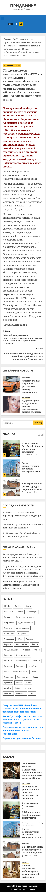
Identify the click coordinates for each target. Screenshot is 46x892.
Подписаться (21, 24)
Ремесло (25, 862)
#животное (9, 633)
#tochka (17, 606)
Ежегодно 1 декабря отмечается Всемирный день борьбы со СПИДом (22, 557)
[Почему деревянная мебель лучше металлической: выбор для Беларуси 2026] (11, 869)
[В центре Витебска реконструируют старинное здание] (11, 487)
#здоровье (9, 638)
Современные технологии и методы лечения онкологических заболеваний (23, 730)
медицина (21, 693)
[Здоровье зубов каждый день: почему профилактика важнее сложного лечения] (11, 404)
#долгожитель (22, 628)
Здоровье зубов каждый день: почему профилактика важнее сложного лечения (31, 407)
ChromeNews (16, 889)
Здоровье (26, 783)
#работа (36, 660)
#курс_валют (21, 644)
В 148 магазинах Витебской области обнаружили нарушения (32, 447)
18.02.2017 (9, 100)
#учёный (8, 682)
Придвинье (23, 6)
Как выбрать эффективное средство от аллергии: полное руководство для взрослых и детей (23, 719)
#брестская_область (25, 617)
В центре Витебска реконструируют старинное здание (32, 486)
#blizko (7, 606)
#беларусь (32, 611)
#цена (19, 682)
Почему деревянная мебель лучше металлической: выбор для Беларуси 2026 (31, 872)
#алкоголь (9, 611)
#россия (8, 666)
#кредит (8, 644)
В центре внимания (30, 803)
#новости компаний (31, 649)
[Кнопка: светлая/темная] (10, 24)
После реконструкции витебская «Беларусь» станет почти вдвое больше (32, 470)
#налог (34, 644)
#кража (29, 638)
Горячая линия (27, 806)
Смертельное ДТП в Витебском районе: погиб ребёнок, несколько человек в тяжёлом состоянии (22, 708)
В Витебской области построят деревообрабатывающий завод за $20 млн (22, 515)
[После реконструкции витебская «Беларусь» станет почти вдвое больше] (11, 468)
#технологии (22, 677)
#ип (20, 638)
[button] (2, 18)
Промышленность (29, 764)
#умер (35, 677)
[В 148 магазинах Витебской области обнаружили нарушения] (11, 448)
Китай (17, 687)
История (25, 844)
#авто (28, 606)
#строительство (20, 671)
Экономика (26, 767)
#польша (8, 660)
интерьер (8, 693)
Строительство (28, 826)
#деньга (8, 628)
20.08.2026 (28, 492)
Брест (28, 682)
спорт (32, 693)
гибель (28, 687)
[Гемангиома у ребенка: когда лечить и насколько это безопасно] (11, 790)
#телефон (8, 677)
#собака (33, 666)
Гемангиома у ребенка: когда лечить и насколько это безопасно (30, 792)
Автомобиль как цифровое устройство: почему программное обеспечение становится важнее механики (32, 390)
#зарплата (22, 633)
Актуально (8, 65)
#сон (6, 671)
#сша (33, 671)
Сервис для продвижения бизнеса (22, 738)
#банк (20, 611)
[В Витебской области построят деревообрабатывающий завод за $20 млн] (11, 770)
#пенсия (8, 655)
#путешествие (22, 660)
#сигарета (20, 666)
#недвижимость (11, 649)
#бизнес (8, 617)
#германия (9, 622)
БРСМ (17, 65)
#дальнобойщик (25, 622)
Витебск (7, 687)
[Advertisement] (34, 24)
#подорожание (23, 655)
